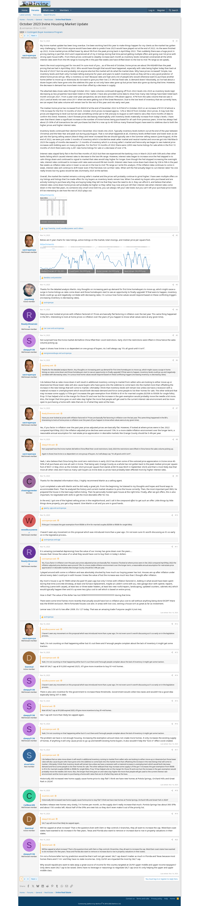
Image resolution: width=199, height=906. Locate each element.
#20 (176, 840)
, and (55, 508)
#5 (177, 335)
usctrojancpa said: (49, 520)
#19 (176, 814)
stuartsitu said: (48, 796)
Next (33, 35)
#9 (177, 476)
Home (24, 10)
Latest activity (25, 15)
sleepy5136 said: (48, 445)
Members (64, 10)
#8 (177, 439)
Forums (35, 10)
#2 (177, 235)
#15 (176, 701)
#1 (177, 41)
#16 (176, 724)
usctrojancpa (27, 28)
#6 (177, 360)
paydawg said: (47, 365)
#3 (177, 284)
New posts (37, 15)
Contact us (130, 898)
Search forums (49, 15)
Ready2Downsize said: (51, 413)
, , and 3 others (63, 228)
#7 (177, 408)
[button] (56, 10)
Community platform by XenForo (99, 904)
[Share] (173, 41)
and (53, 278)
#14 (176, 675)
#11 (176, 547)
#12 (176, 624)
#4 (177, 309)
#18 (176, 790)
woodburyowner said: (50, 629)
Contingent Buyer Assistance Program (45, 32)
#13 (176, 652)
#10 (176, 515)
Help (166, 898)
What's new (48, 10)
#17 (176, 750)
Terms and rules (142, 898)
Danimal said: (47, 706)
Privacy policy (156, 898)
